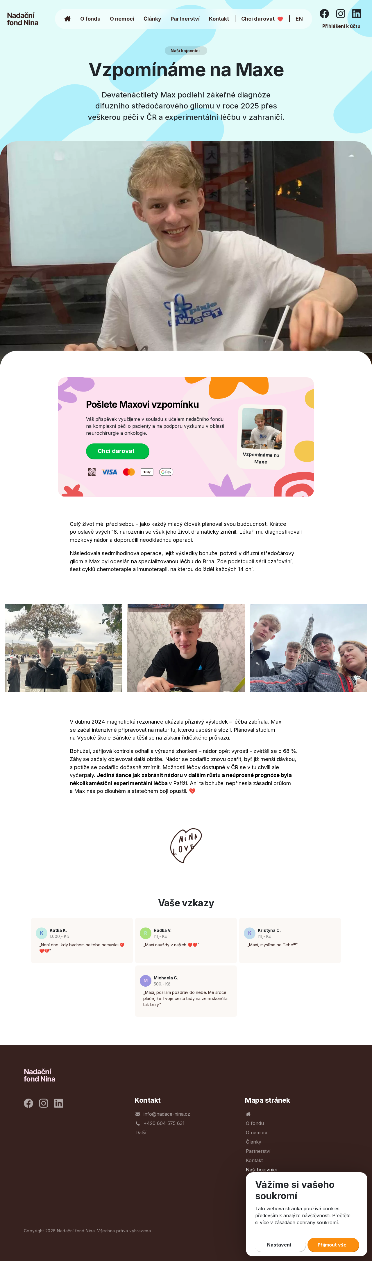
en (299, 19)
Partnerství (185, 19)
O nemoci (122, 19)
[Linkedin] (357, 13)
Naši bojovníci (185, 50)
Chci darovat (258, 19)
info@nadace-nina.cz (167, 1114)
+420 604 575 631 (164, 1123)
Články (152, 19)
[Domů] (28, 19)
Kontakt (219, 19)
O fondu (90, 19)
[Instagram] (341, 13)
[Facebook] (325, 13)
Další (140, 1132)
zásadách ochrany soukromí (306, 1222)
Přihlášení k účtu (341, 26)
